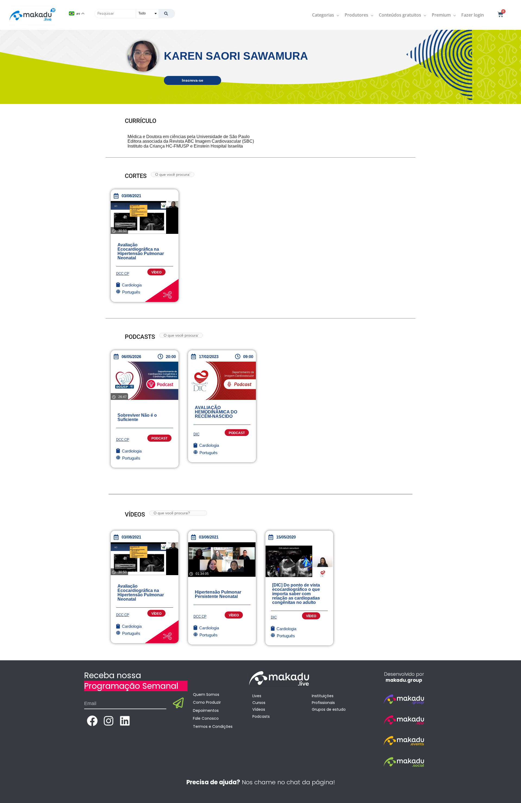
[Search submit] (166, 13)
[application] (336, 15)
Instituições (322, 696)
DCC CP (122, 273)
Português (131, 458)
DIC (196, 434)
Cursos (258, 702)
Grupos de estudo (329, 709)
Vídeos (258, 709)
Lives (256, 696)
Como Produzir (207, 702)
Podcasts (261, 716)
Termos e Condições (213, 726)
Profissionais (323, 702)
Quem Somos (206, 694)
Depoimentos (206, 710)
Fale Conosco (206, 718)
